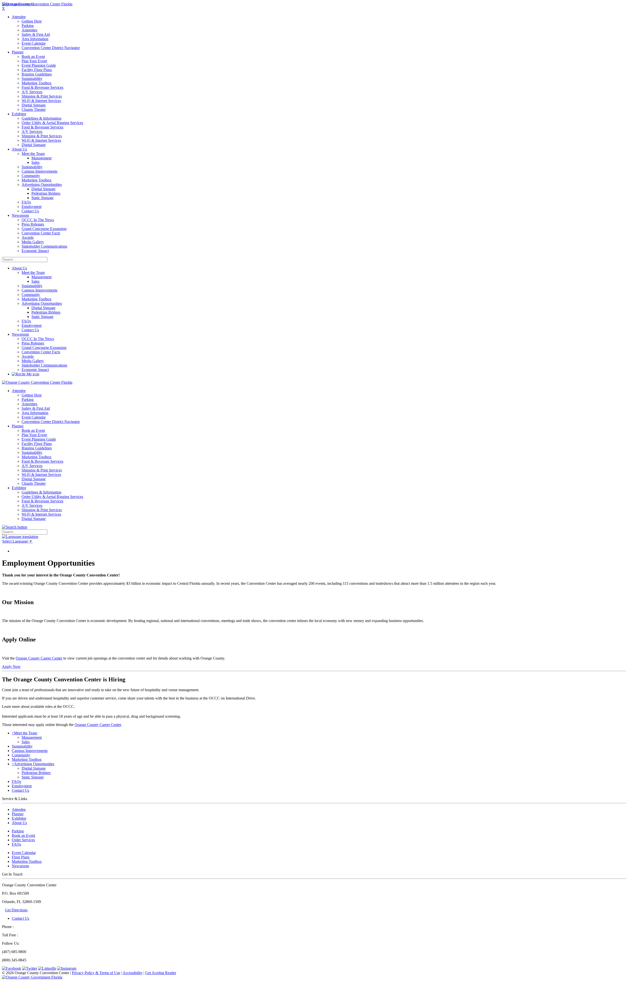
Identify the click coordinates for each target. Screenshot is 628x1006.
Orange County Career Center (39, 658)
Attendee (19, 809)
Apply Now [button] (11, 666)
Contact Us (20, 918)
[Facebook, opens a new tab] (11, 968)
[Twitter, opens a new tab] (29, 968)
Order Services (23, 840)
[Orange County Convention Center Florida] (37, 4)
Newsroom (20, 334)
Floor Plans (20, 857)
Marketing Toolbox (27, 861)
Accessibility (133, 973)
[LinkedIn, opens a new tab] (47, 968)
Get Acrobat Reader (160, 973)
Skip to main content (18, 4)
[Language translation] (20, 537)
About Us (19, 268)
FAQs (16, 844)
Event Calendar (24, 853)
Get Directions (16, 910)
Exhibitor (19, 818)
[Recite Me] (25, 374)
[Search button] (14, 527)
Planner (18, 814)
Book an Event (23, 835)
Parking (18, 831)
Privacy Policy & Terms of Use (96, 973)
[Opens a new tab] (32, 977)
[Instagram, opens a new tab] (66, 968)
